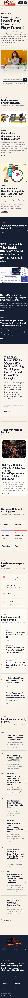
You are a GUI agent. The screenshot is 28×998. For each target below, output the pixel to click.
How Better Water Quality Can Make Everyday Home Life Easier (16, 665)
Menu (20, 2)
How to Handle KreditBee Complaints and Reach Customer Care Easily (12, 192)
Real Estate (4, 988)
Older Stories (8, 920)
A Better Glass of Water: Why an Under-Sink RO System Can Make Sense (15, 649)
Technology (4, 983)
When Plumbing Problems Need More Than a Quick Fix (16, 634)
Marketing (17, 983)
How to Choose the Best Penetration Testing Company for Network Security (13, 297)
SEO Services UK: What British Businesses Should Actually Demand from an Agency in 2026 (11, 252)
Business (4, 977)
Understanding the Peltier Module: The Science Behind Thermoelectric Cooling (13, 323)
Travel (16, 988)
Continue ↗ (7, 411)
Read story (13, 45)
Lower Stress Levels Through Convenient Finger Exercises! (15, 737)
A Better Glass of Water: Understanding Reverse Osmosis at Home (15, 680)
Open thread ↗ (4, 155)
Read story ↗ (5, 493)
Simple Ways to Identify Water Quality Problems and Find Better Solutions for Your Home (15, 696)
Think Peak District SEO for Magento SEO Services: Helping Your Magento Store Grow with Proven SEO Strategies (13, 367)
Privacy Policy (3, 995)
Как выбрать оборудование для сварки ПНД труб (10, 135)
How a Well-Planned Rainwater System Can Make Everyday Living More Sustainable (15, 878)
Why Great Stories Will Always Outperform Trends (14, 903)
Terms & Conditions (11, 995)
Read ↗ (2, 310)
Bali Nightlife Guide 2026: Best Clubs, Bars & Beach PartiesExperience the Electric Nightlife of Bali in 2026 (13, 472)
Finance (17, 977)
